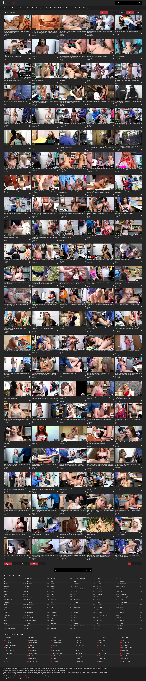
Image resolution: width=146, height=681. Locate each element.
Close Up (29, 602)
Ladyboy (76, 584)
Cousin (29, 610)
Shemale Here (33, 653)
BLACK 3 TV (125, 642)
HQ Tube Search (57, 650)
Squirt (122, 581)
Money (76, 612)
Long (138, 12)
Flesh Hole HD (126, 661)
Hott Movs (79, 653)
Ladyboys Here (80, 661)
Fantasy (53, 586)
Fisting (52, 591)
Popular (104, 12)
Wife (121, 623)
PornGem (6, 286)
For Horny (78, 642)
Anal (5, 589)
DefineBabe (90, 35)
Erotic (52, 584)
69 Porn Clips (102, 653)
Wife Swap (123, 626)
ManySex (34, 105)
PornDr (89, 377)
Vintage (122, 612)
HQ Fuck (9, 3)
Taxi (121, 591)
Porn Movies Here (57, 653)
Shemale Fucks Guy (102, 615)
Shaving (99, 610)
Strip (121, 589)
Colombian (30, 605)
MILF (75, 605)
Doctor (29, 628)
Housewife (54, 615)
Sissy (98, 626)
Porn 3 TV (32, 648)
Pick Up (99, 586)
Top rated (30, 8)
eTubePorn (32, 637)
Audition (6, 602)
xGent (54, 658)
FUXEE (54, 637)
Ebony (52, 581)
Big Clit (29, 581)
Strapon (122, 586)
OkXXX (5, 240)
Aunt (5, 605)
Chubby (29, 599)
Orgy (75, 628)
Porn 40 (8, 640)
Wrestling (122, 628)
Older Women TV (127, 648)
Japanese (53, 628)
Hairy (52, 607)
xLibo (100, 648)
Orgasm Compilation (79, 626)
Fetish (52, 589)
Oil (74, 620)
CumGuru (8, 656)
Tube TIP (31, 645)
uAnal (116, 83)
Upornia (117, 150)
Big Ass (29, 578)
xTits (5, 217)
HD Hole (8, 637)
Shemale (99, 612)
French (52, 594)
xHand (116, 105)
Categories (40, 8)
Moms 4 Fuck (103, 637)
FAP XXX (8, 648)
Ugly (121, 607)
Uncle (121, 610)
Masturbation (77, 599)
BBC (5, 618)
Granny (52, 602)
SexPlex (33, 401)
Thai (121, 599)
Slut (98, 628)
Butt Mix (77, 8)
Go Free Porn (33, 661)
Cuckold (29, 615)
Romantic (99, 605)
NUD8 (7, 661)
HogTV (61, 60)
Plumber (99, 591)
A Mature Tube (68, 8)
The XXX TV (79, 640)
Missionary (77, 607)
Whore (122, 620)
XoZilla (116, 286)
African (6, 584)
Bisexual (29, 584)
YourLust (117, 128)
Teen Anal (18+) (124, 597)
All (129, 12)
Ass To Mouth (8, 599)
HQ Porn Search (33, 640)
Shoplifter (99, 618)
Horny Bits (125, 656)
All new (13, 8)
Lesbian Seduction (79, 589)
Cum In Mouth (31, 618)
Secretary (99, 607)
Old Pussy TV (79, 637)
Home (5, 8)
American (6, 586)
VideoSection (90, 81)
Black (28, 586)
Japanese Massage (79, 578)
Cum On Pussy (31, 620)
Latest (112, 12)
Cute (28, 623)
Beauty (6, 623)
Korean (76, 581)
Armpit (6, 591)
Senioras (117, 423)
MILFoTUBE (102, 640)
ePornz (8, 658)
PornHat (117, 34)
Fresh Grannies (10, 650)
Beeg (88, 104)
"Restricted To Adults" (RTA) (20, 676)
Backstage (7, 610)
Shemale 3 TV (56, 645)
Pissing (99, 589)
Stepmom (123, 584)
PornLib (117, 59)
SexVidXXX (34, 83)
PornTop (61, 128)
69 (4, 581)
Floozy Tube (56, 648)
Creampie (30, 612)
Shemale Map (103, 656)
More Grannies (33, 642)
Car (28, 594)
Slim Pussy (79, 656)
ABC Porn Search (11, 645)
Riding (98, 602)
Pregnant (99, 594)
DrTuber (89, 331)
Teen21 (5, 59)
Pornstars (48, 8)
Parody (99, 581)
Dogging (53, 578)
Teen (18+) (123, 594)
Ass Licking (7, 597)
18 (4, 578)
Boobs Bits (79, 648)
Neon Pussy (32, 658)
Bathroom (7, 615)
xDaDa (77, 650)
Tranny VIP (102, 642)
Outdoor (99, 578)
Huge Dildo (54, 618)
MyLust (33, 537)
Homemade (54, 612)
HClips (5, 126)
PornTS (124, 640)
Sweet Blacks (10, 653)
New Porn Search (57, 642)
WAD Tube (125, 637)
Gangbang (53, 597)
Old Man (76, 623)
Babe (5, 607)
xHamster (61, 35)
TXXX (60, 150)
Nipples (76, 618)
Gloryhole (53, 599)
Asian (5, 594)
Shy (98, 623)
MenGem (34, 195)
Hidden (52, 610)
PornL (5, 104)
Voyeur (122, 615)
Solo (121, 578)
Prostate (99, 597)
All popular (21, 8)
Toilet (121, 605)
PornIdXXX (61, 105)
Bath (5, 612)
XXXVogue (34, 37)
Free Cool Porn (80, 645)
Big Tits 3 (101, 661)
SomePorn (61, 83)
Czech (29, 626)
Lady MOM (102, 658)
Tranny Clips (86, 8)
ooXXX (33, 171)
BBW (5, 620)
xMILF (88, 59)
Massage (76, 597)
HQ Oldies (55, 661)
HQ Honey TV (126, 653)
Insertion (53, 620)
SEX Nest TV (32, 656)
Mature (76, 602)
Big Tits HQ (125, 658)
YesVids (5, 83)
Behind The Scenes (9, 628)
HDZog (33, 58)
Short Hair (100, 620)
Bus (28, 591)
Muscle (76, 615)
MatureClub (90, 195)
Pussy (98, 599)
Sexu (5, 172)
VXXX (33, 128)
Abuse (29, 678)
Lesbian (76, 586)
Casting (29, 597)
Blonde (29, 589)
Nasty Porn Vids (57, 640)
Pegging (99, 584)
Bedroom (6, 626)
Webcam (122, 618)
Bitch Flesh (102, 645)
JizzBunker (62, 195)
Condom (29, 607)
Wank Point (125, 650)
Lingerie (76, 591)
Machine (76, 594)
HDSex (5, 35)
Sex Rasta (125, 645)
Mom (75, 610)
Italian (52, 626)
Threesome (123, 602)
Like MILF (101, 650)
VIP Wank (57, 8)
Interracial (53, 623)
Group (52, 605)
